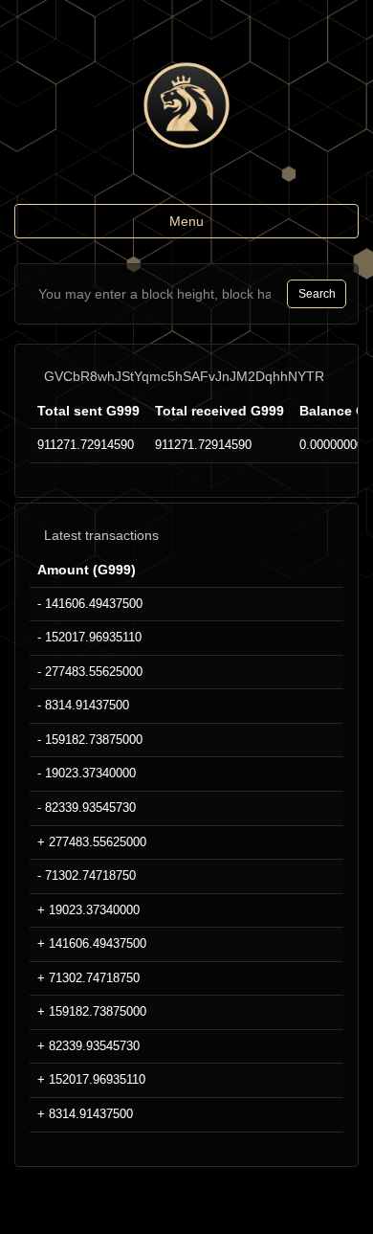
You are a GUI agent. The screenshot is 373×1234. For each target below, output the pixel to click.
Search (317, 294)
